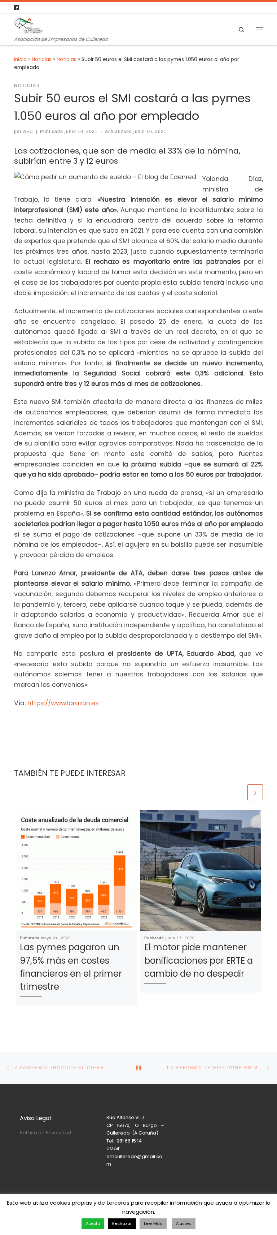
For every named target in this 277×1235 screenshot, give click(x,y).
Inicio (20, 59)
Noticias (42, 59)
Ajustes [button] (183, 1223)
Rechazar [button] (122, 1223)
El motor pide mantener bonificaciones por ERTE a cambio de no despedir (198, 960)
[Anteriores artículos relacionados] (238, 792)
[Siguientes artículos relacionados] (255, 792)
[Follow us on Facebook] (16, 8)
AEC (28, 131)
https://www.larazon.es (63, 703)
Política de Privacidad (45, 1132)
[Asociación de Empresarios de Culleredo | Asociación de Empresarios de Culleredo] (28, 25)
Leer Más (153, 1223)
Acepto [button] (93, 1223)
